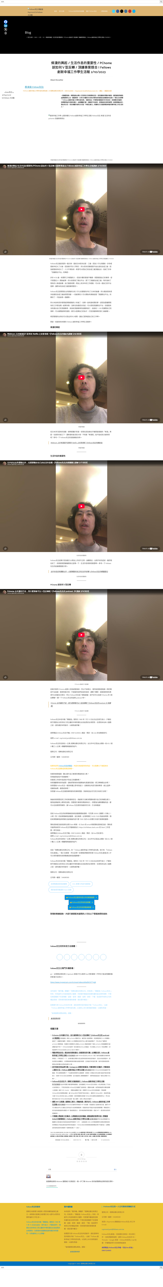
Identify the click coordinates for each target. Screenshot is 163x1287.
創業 (82, 1134)
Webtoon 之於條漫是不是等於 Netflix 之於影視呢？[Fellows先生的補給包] (76, 443)
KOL (111, 1132)
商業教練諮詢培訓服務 (59, 884)
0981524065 (69, 91)
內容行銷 (75, 1134)
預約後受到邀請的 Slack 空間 (61, 890)
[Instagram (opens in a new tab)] (125, 11)
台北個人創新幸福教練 (91, 1134)
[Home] (25, 37)
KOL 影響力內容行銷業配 (81, 884)
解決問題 (98, 1136)
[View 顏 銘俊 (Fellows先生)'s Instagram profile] (19, 93)
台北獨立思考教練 (59, 1136)
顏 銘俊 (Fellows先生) (34, 87)
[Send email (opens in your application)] (133, 11)
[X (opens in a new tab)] (113, 11)
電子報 (87, 1140)
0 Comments (105, 1140)
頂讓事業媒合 (104, 1136)
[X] (6, 29)
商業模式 (71, 1136)
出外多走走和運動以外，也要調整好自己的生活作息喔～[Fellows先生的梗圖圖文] (79, 571)
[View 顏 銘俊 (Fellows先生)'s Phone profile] (19, 106)
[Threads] (6, 33)
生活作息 (86, 1136)
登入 (115, 1169)
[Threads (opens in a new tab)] (121, 11)
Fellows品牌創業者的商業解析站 (101, 1132)
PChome (52, 1134)
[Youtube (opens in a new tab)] (129, 11)
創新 (79, 1134)
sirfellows (65, 1134)
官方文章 (94, 1140)
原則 (84, 1134)
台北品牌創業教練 (101, 1134)
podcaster (58, 1134)
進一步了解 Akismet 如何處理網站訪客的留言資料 (95, 1181)
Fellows (66, 1132)
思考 (80, 1136)
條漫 (82, 1136)
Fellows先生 (72, 1132)
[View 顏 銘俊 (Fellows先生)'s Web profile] (19, 97)
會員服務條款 (55, 1018)
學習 (74, 1136)
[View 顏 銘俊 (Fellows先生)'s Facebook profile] (19, 88)
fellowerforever (58, 1132)
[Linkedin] (6, 25)
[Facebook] (6, 22)
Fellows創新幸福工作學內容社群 (84, 1132)
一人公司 (71, 1134)
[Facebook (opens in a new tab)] (117, 11)
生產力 (90, 1136)
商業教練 (66, 1136)
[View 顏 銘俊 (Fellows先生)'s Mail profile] (19, 102)
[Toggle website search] (110, 11)
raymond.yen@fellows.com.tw (86, 91)
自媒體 (93, 1136)
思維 (77, 1136)
